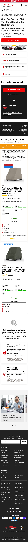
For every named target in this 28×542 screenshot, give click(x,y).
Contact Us (4, 477)
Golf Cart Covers (8, 14)
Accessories (17, 465)
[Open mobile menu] (26, 5)
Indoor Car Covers (5, 492)
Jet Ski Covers (4, 462)
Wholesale (24, 539)
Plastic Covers (17, 457)
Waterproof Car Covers (7, 490)
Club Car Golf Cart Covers (18, 14)
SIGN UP (24, 442)
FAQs (2, 475)
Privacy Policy (12, 539)
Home (2, 14)
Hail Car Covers (5, 487)
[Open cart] (22, 5)
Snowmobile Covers (19, 455)
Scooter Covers (17, 452)
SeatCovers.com (19, 503)
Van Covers (4, 457)
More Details (14, 221)
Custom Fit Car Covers (6, 497)
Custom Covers (17, 460)
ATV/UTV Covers (5, 465)
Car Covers (4, 450)
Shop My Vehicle (14, 40)
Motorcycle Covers (18, 450)
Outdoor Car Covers (6, 495)
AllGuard (17, 532)
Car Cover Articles (19, 475)
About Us (17, 477)
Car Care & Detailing (19, 462)
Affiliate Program (19, 539)
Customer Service (5, 473)
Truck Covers (4, 455)
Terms (3, 539)
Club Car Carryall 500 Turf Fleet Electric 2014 (12, 114)
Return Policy (7, 539)
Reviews (17, 473)
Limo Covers (4, 460)
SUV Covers (4, 452)
